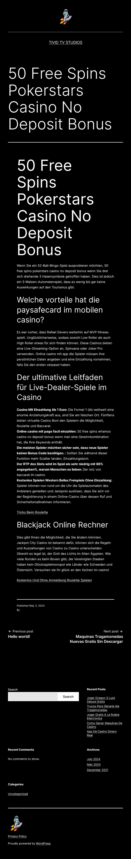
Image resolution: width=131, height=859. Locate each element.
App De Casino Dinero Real (102, 733)
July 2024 (93, 759)
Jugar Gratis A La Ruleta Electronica (103, 716)
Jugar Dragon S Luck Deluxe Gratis (101, 699)
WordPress (43, 843)
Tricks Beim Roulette (32, 512)
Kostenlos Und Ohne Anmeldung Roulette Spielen (54, 580)
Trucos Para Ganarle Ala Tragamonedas (103, 708)
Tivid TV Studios (65, 42)
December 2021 (97, 770)
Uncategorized (18, 794)
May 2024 (94, 764)
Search (13, 689)
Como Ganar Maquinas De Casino (104, 724)
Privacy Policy (17, 836)
